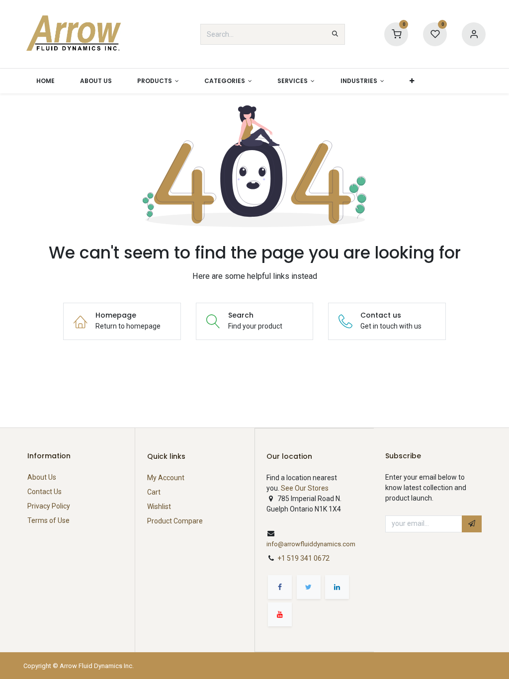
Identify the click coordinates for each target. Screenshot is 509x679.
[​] (280, 587)
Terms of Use (48, 520)
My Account (165, 478)
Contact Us (44, 492)
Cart (154, 492)
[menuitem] (45, 81)
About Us (41, 477)
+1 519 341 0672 (304, 558)
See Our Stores (305, 488)
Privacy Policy (48, 506)
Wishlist (159, 506)
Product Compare (175, 521)
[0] (396, 33)
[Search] (335, 34)
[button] (411, 81)
